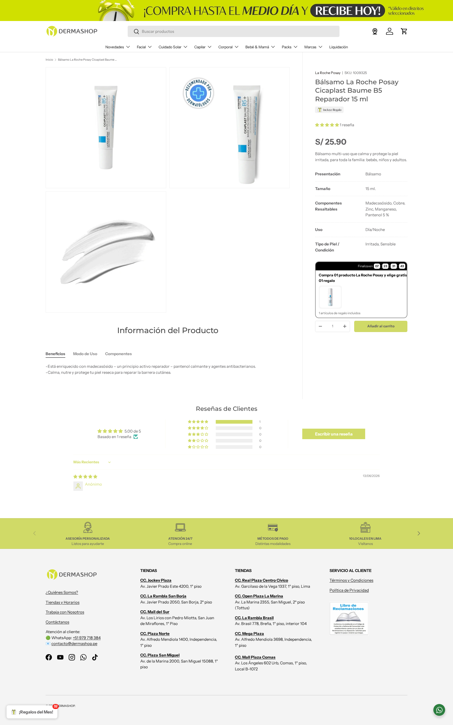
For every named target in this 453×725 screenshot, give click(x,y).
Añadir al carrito (381, 326)
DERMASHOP (65, 706)
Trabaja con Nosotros (65, 612)
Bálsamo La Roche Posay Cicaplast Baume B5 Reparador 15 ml (87, 59)
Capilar (200, 47)
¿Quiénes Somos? (62, 592)
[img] (85, 476)
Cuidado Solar (170, 47)
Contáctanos (57, 621)
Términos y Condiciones (351, 580)
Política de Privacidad (349, 590)
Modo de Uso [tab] (85, 353)
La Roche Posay (328, 73)
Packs (287, 47)
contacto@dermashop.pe (74, 643)
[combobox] (233, 31)
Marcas (310, 47)
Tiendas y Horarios (62, 602)
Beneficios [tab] (55, 353)
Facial (141, 47)
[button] (404, 31)
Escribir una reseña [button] (334, 434)
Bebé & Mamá (257, 47)
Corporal (225, 47)
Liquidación (338, 47)
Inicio (49, 59)
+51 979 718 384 (87, 637)
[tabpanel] (361, 212)
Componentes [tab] (118, 353)
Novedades (114, 47)
